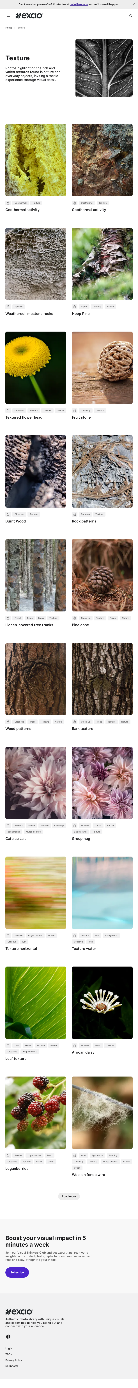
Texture (36, 202)
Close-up (19, 410)
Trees (30, 618)
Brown (126, 1161)
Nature (110, 306)
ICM (24, 941)
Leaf (17, 1045)
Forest (18, 618)
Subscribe (17, 1272)
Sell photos (12, 1365)
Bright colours (35, 935)
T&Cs (8, 1354)
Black (98, 1045)
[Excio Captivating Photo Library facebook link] (8, 1337)
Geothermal (21, 202)
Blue (97, 935)
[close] (134, 4)
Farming (113, 1155)
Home (8, 27)
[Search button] (131, 15)
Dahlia (31, 825)
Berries (18, 1155)
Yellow (60, 410)
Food (49, 1155)
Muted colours (33, 831)
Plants (84, 306)
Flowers (34, 410)
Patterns (85, 514)
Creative (12, 941)
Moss (41, 618)
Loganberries (34, 1155)
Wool (83, 1155)
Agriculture (97, 1155)
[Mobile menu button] (9, 15)
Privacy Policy (13, 1360)
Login (8, 1348)
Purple (110, 825)
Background (14, 831)
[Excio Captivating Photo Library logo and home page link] (29, 15)
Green (51, 935)
